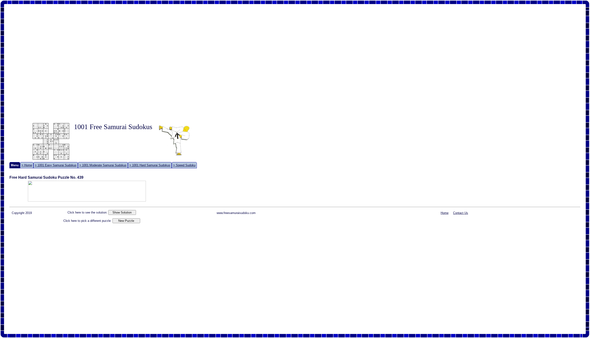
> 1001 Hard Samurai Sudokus (149, 165)
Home (444, 213)
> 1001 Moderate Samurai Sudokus (103, 165)
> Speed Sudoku (184, 165)
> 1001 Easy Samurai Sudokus (56, 165)
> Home (26, 165)
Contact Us (460, 213)
